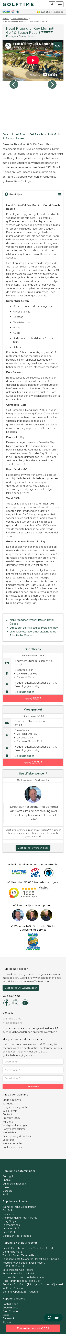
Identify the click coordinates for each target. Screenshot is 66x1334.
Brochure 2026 (11, 1118)
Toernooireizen (11, 1225)
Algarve (7, 1322)
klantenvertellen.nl (47, 1032)
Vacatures (9, 1139)
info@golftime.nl (12, 1022)
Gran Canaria (10, 1311)
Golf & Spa (9, 1210)
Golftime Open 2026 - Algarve (20, 1291)
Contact (7, 1114)
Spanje (7, 1179)
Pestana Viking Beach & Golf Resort (24, 1262)
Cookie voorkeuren (13, 1147)
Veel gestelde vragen (15, 1125)
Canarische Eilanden (14, 1183)
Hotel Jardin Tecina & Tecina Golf (21, 1280)
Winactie (8, 1103)
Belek (6, 1314)
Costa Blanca (10, 1307)
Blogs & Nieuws (12, 1099)
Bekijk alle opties (24, 691)
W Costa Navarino (13, 1288)
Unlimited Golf (11, 1228)
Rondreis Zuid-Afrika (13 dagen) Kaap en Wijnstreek (33, 1284)
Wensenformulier (13, 1143)
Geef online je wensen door (33, 847)
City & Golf (9, 1232)
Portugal (11, 36)
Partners (8, 1121)
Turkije (6, 1187)
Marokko (7, 1190)
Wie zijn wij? (10, 1110)
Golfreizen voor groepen (17, 1235)
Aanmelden (33, 1086)
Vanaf (32, 698)
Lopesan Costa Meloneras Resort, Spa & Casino (31, 1259)
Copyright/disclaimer (14, 1129)
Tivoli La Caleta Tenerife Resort (21, 1255)
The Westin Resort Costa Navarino (23, 1277)
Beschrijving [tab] (16, 194)
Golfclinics (8, 1214)
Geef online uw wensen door (21, 987)
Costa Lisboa (27, 36)
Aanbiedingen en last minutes (20, 1217)
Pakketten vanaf (33, 1328)
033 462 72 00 (12, 1018)
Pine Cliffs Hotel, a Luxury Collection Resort (28, 1248)
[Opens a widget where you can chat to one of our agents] (53, 1318)
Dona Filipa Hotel (13, 1251)
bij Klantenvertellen (52, 11)
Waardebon (10, 1132)
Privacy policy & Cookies (17, 1136)
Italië (5, 1194)
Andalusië (8, 1318)
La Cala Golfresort (13, 1266)
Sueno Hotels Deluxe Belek (18, 1273)
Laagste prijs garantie (15, 1107)
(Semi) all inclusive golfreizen (19, 1206)
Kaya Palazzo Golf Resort (18, 1269)
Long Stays (9, 1221)
